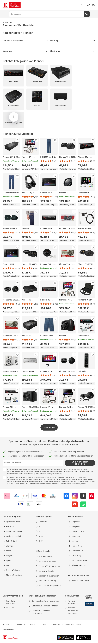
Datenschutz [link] (33, 624)
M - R (41, 536)
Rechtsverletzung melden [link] (50, 585)
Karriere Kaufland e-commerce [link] (73, 610)
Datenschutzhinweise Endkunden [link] (41, 611)
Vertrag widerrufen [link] (47, 571)
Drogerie (10, 555)
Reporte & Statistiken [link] (10, 602)
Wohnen (9, 546)
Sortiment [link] (75, 536)
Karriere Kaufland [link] (72, 602)
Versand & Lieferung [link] (47, 580)
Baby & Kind (11, 541)
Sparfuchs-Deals (13, 521)
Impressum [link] (7, 624)
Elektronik (10, 526)
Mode (8, 551)
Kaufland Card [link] (77, 531)
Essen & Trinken (13, 570)
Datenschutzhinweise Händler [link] (45, 606)
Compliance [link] (20, 624)
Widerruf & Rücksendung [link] (49, 566)
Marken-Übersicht (14, 575)
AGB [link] (44, 624)
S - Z (40, 541)
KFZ (7, 565)
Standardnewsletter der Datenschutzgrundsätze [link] (44, 471)
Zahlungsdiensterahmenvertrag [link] (45, 601)
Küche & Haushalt (13, 536)
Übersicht (43, 521)
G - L (41, 531)
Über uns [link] (10, 607)
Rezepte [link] (74, 541)
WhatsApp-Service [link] (79, 565)
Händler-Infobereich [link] (80, 580)
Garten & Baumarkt (14, 531)
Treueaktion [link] (76, 546)
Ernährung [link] (76, 555)
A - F (40, 526)
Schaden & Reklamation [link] (49, 576)
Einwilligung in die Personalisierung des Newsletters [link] (51, 479)
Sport (8, 560)
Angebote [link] (75, 521)
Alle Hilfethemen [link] (46, 556)
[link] (82, 5)
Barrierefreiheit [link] (8, 629)
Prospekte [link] (75, 526)
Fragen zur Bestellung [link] (48, 561)
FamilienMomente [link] (79, 560)
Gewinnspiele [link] (77, 551)
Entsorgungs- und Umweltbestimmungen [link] (65, 624)
